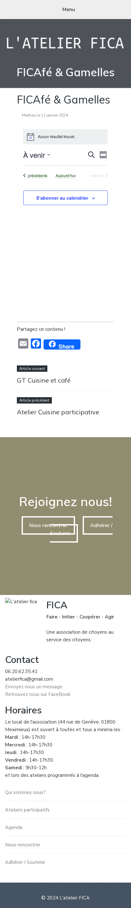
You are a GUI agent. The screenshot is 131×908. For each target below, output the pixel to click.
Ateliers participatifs (27, 810)
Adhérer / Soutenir (25, 862)
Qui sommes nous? (25, 792)
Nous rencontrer (48, 525)
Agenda (13, 827)
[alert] (65, 136)
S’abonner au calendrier (62, 198)
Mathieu (29, 115)
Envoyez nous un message (33, 687)
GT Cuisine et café (44, 380)
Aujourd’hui (66, 175)
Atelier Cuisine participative (58, 412)
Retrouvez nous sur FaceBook (37, 694)
